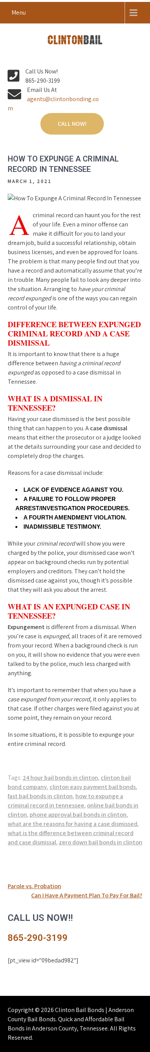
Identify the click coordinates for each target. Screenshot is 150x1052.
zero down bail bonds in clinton (100, 842)
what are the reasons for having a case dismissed (72, 824)
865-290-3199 (38, 937)
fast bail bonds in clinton (40, 796)
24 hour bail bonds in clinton (60, 778)
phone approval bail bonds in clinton (78, 815)
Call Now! (72, 124)
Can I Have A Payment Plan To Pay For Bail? (86, 895)
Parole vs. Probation (34, 886)
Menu (19, 12)
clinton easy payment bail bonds (93, 787)
